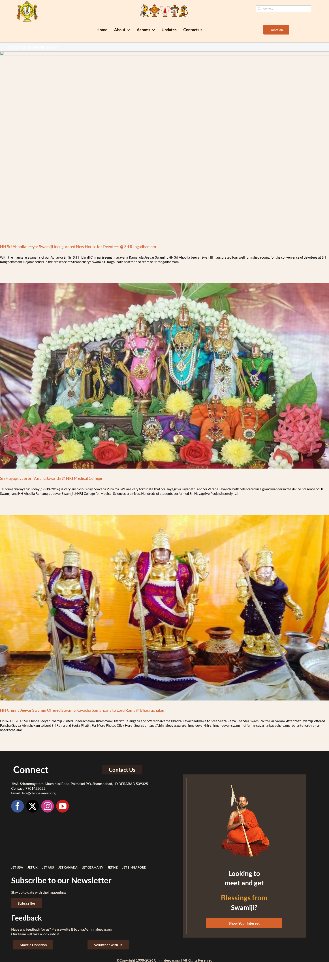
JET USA (17, 867)
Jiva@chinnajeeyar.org (38, 793)
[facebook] (17, 806)
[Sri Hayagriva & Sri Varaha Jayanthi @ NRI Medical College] (164, 376)
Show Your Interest (244, 923)
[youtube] (62, 806)
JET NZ (113, 867)
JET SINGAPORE (134, 867)
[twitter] (32, 806)
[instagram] (47, 806)
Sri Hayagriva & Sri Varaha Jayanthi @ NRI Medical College (51, 478)
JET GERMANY (92, 867)
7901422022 (35, 788)
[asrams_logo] (27, 2)
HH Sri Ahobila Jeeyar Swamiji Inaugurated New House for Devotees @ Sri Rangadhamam (78, 246)
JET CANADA (67, 867)
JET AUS (48, 867)
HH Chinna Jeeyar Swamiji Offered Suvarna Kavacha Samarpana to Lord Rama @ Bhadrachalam (82, 710)
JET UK (33, 867)
